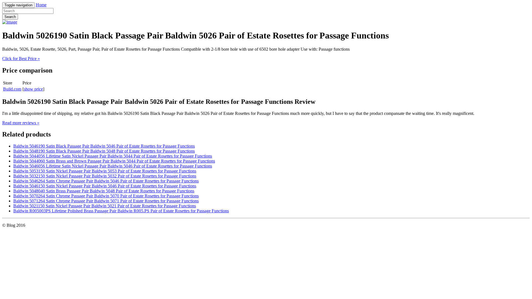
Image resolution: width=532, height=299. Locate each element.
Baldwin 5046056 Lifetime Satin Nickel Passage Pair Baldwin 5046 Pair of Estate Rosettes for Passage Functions (112, 166)
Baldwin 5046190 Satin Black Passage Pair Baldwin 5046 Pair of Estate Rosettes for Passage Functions (104, 146)
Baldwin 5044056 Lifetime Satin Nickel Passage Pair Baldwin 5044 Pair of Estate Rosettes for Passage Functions (112, 156)
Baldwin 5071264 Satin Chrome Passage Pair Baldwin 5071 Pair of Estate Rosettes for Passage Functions (106, 201)
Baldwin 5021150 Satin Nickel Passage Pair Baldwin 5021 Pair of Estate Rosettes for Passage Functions (104, 205)
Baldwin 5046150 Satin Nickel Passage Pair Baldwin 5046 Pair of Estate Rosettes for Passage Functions (104, 186)
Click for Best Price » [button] (21, 58)
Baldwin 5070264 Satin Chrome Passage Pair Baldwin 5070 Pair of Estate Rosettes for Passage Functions (106, 196)
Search (10, 17)
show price (33, 89)
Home (41, 4)
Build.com (12, 89)
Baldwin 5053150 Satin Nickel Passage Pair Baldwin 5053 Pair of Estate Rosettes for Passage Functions (104, 171)
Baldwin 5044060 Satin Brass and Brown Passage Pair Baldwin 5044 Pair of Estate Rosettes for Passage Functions (114, 161)
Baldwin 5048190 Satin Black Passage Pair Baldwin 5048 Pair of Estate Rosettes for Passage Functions (104, 151)
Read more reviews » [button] (20, 122)
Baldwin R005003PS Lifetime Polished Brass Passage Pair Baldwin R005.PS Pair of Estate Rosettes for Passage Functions (121, 210)
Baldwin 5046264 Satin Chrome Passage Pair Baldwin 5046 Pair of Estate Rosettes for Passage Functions (106, 181)
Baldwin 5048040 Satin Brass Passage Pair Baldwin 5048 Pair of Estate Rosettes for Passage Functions (103, 191)
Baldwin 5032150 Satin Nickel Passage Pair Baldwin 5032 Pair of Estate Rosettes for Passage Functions (104, 176)
